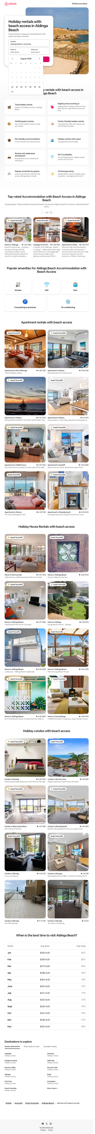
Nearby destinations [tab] (12, 1046)
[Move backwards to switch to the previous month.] (12, 58)
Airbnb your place (79, 3)
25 (17, 87)
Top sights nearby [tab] (50, 1046)
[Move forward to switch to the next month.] (39, 58)
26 (21, 87)
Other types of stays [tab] (32, 1046)
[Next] (51, 212)
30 (39, 87)
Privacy (43, 1130)
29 (35, 87)
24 (12, 87)
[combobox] (29, 44)
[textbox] (18, 52)
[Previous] (42, 212)
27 (26, 87)
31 (12, 92)
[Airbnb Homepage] (10, 3)
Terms (50, 1130)
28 (30, 87)
